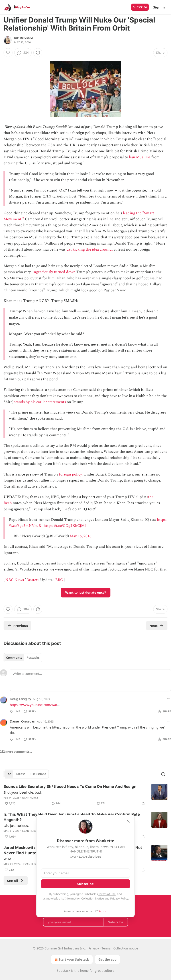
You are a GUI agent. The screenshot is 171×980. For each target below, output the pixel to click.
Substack (63, 970)
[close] (128, 821)
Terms (106, 948)
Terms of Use (107, 894)
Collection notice (125, 948)
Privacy (93, 948)
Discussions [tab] (37, 774)
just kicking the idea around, (89, 249)
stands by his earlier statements (40, 402)
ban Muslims (140, 157)
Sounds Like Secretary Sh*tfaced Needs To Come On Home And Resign (70, 786)
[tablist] (23, 657)
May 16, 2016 (81, 536)
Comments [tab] (14, 658)
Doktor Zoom (23, 37)
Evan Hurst (30, 797)
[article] (85, 795)
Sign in (159, 7)
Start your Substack (74, 959)
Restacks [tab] (32, 658)
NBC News (14, 580)
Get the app (107, 959)
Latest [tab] (20, 774)
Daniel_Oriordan (22, 721)
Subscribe (140, 7)
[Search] (163, 774)
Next (153, 625)
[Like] (8, 52)
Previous (20, 625)
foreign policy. (71, 474)
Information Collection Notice (84, 898)
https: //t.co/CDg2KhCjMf (65, 526)
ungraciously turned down (53, 272)
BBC (59, 580)
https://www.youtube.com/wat (33, 704)
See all (12, 880)
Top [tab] (8, 774)
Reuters (32, 580)
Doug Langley (20, 698)
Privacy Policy (119, 898)
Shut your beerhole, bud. (23, 792)
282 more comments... (16, 751)
